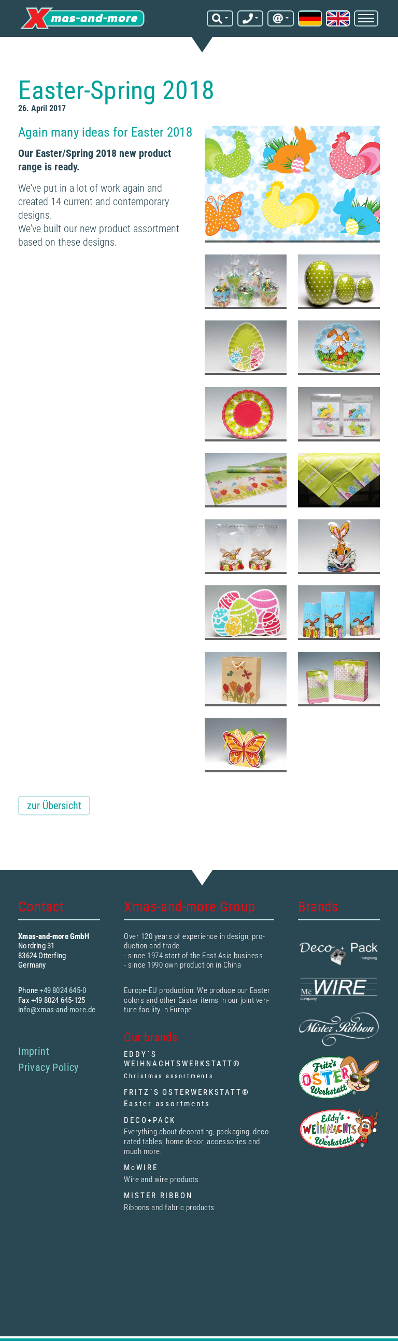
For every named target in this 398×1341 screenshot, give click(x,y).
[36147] (246, 679)
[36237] (339, 281)
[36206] (246, 414)
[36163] (339, 612)
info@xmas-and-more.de (56, 1009)
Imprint (33, 1051)
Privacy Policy (48, 1067)
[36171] (339, 546)
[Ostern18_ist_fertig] (292, 184)
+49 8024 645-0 (62, 990)
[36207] (339, 347)
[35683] (246, 745)
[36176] (339, 480)
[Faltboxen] (246, 281)
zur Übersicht (54, 805)
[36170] (246, 612)
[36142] (339, 679)
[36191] (246, 480)
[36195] (339, 414)
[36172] (246, 546)
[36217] (246, 347)
